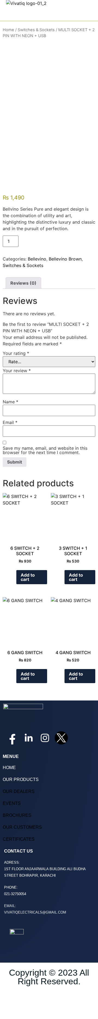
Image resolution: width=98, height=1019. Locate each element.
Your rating (16, 353)
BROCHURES (17, 815)
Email (10, 422)
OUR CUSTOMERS (22, 827)
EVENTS (12, 803)
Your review (17, 370)
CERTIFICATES (19, 839)
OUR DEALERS (19, 791)
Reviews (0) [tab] (23, 283)
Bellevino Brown (65, 259)
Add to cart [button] (28, 577)
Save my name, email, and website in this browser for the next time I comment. (45, 450)
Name (10, 402)
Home (8, 29)
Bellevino (37, 259)
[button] (90, 14)
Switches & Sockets (36, 29)
